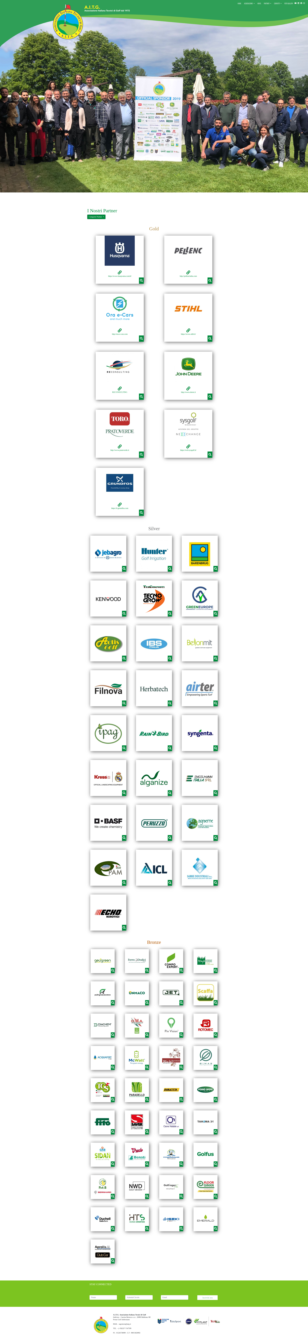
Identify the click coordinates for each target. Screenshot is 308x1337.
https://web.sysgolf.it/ (188, 450)
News (259, 3)
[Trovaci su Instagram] (298, 3)
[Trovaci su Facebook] (301, 3)
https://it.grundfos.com (119, 508)
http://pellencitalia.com (188, 276)
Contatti (277, 3)
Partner (267, 3)
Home (239, 3)
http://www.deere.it (188, 392)
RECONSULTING (119, 392)
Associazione (248, 3)
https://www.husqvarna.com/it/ (119, 276)
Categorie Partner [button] (96, 217)
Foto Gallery (288, 3)
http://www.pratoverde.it (119, 450)
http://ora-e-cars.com (120, 334)
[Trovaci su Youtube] (295, 3)
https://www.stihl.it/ (188, 334)
